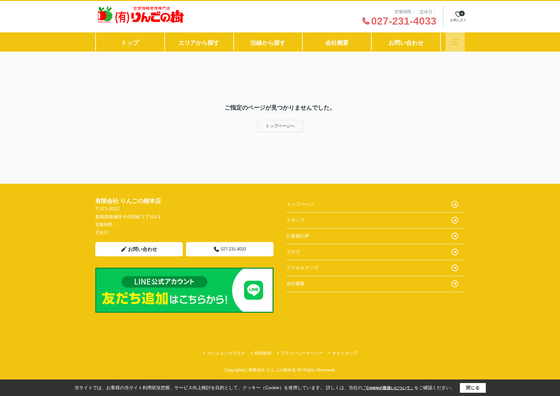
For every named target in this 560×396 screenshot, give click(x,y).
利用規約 (262, 353)
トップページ (300, 204)
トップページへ (280, 125)
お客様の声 (297, 236)
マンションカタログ (226, 353)
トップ (130, 43)
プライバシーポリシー (302, 353)
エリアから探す (199, 43)
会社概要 (337, 43)
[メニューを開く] (455, 42)
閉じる (473, 387)
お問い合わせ (406, 43)
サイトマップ (344, 353)
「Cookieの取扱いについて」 (388, 388)
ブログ (293, 251)
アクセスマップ (302, 267)
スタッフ (295, 220)
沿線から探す (268, 43)
